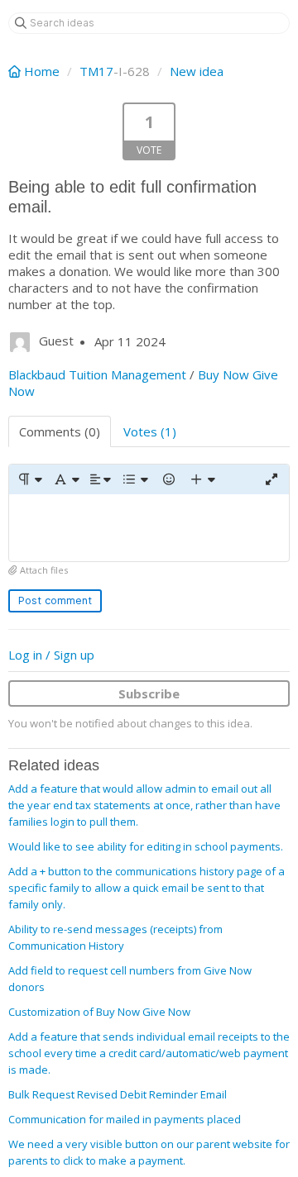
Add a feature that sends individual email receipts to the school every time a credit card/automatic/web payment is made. (149, 1053)
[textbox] (149, 528)
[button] (29, 479)
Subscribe (149, 693)
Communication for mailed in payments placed (124, 1119)
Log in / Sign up (51, 654)
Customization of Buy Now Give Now (99, 1011)
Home (42, 71)
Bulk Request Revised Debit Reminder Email (117, 1094)
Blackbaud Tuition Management (97, 374)
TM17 (96, 71)
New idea (196, 71)
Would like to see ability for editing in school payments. (145, 846)
